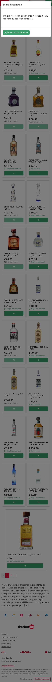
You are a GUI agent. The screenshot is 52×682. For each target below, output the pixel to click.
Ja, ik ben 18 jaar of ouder (16, 32)
